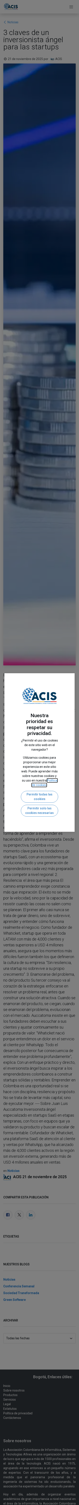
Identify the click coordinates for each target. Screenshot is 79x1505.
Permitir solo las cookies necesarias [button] (39, 811)
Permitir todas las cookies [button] (39, 797)
